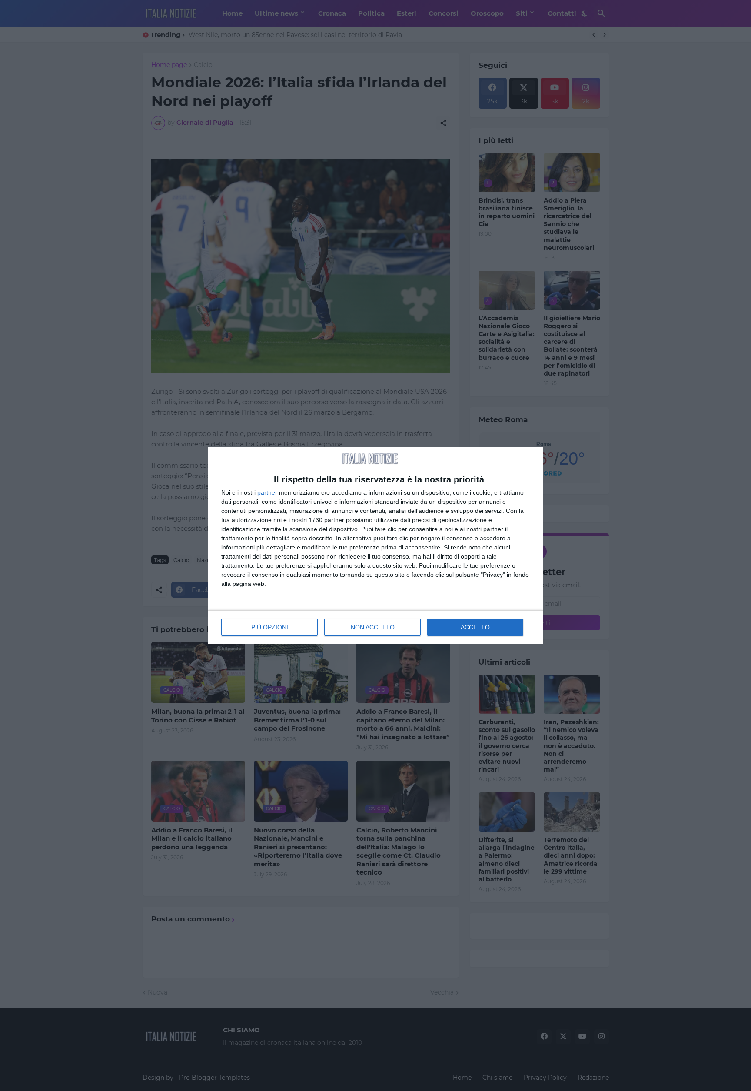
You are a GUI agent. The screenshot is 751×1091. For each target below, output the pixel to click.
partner (267, 492)
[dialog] (375, 545)
